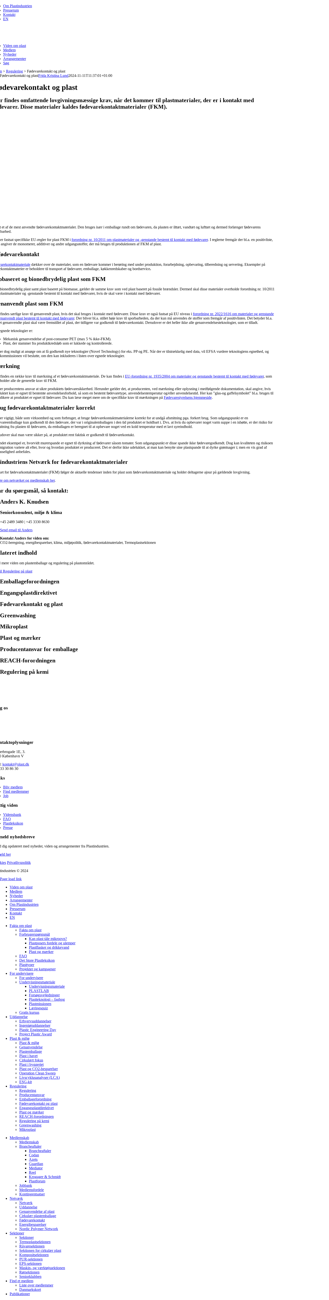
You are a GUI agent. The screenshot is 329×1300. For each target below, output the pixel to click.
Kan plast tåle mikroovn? (48, 939)
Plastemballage (30, 1051)
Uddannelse (19, 1017)
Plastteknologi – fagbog (47, 999)
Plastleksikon (13, 823)
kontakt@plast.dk (15, 764)
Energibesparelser (32, 1224)
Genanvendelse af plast (36, 1211)
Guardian (36, 1164)
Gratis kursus (29, 1012)
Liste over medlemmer (36, 1285)
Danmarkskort (30, 1289)
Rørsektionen (29, 1272)
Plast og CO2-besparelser (38, 1069)
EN (5, 19)
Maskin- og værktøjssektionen (42, 1268)
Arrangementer (14, 59)
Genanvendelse (31, 1047)
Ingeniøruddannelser (34, 1025)
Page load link (11, 879)
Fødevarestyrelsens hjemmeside (188, 397)
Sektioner (17, 1233)
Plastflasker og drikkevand (49, 947)
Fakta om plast (21, 926)
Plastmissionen (40, 1004)
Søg (6, 63)
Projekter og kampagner (37, 969)
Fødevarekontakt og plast (38, 1103)
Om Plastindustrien (17, 6)
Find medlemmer (16, 791)
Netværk (16, 1198)
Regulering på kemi (34, 1121)
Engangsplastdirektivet (36, 1108)
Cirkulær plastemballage (37, 1216)
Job (5, 796)
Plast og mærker (41, 952)
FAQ (7, 819)
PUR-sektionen (31, 1259)
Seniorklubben (30, 1276)
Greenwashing (30, 1125)
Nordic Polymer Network (38, 1229)
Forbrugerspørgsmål (34, 934)
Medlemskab (19, 1138)
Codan (34, 1155)
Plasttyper (26, 965)
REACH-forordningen (36, 1116)
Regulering (14, 71)
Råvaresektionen (32, 1246)
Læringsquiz (38, 1008)
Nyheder (9, 54)
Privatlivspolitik (19, 862)
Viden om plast (14, 46)
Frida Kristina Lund (53, 75)
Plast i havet (28, 1056)
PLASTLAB (39, 991)
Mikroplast (27, 1129)
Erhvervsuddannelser (35, 1021)
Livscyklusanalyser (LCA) (39, 1077)
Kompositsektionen (34, 1255)
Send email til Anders (16, 530)
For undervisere (21, 973)
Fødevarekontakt (32, 1220)
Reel (32, 1172)
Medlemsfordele (31, 1190)
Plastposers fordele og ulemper (52, 943)
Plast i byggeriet (31, 1064)
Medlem (9, 50)
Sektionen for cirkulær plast (40, 1250)
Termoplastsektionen (35, 1242)
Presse (8, 828)
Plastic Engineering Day (37, 1030)
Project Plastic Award (35, 1034)
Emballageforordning (35, 1099)
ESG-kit (25, 1082)
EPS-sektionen (30, 1263)
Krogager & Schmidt (45, 1177)
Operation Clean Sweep (37, 1073)
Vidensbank (12, 815)
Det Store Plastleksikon (37, 960)
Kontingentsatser (32, 1194)
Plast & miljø (19, 1038)
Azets (33, 1159)
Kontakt (9, 15)
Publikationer (20, 1294)
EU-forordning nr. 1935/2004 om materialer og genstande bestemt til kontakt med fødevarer (194, 376)
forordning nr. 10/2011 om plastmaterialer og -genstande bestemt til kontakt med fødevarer (140, 240)
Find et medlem (21, 1281)
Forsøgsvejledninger (44, 995)
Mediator (36, 1168)
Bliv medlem (13, 787)
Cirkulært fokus (31, 1060)
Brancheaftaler (30, 1146)
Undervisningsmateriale (37, 982)
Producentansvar (32, 1095)
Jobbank (25, 1185)
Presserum (11, 10)
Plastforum (37, 1181)
